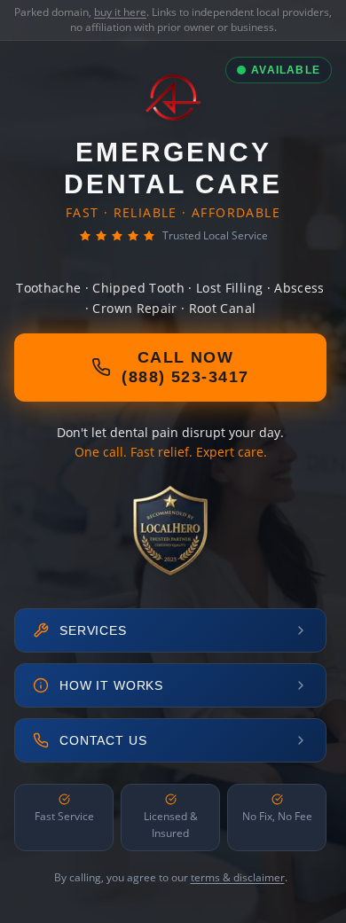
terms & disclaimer (238, 877)
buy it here (120, 12)
